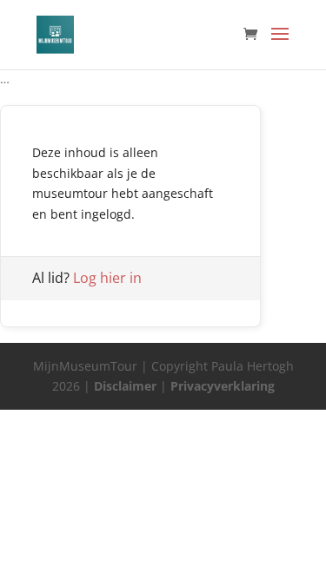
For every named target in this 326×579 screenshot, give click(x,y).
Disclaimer (125, 386)
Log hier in (107, 277)
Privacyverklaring (222, 386)
